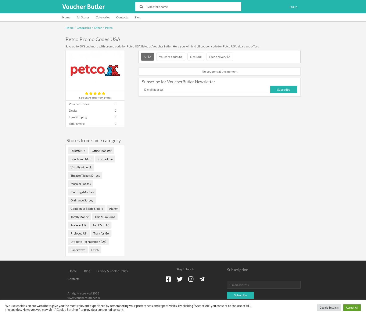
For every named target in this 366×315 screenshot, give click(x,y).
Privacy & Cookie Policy (112, 271)
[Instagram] (191, 279)
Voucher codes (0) (171, 56)
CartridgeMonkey (82, 192)
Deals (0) (196, 56)
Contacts (122, 17)
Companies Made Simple (87, 208)
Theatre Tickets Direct (85, 175)
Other (98, 27)
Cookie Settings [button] (329, 307)
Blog (137, 17)
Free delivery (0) (219, 56)
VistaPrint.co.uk (81, 167)
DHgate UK (78, 151)
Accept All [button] (352, 307)
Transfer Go (101, 233)
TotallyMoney (80, 217)
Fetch (95, 250)
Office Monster (102, 151)
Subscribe (283, 89)
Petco (109, 27)
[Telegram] (202, 279)
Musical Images (81, 184)
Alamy (113, 208)
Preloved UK (79, 233)
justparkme (105, 159)
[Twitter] (180, 279)
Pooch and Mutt (81, 159)
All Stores (83, 17)
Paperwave (78, 250)
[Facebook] (168, 279)
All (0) (147, 56)
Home (66, 17)
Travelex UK (78, 225)
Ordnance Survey (82, 200)
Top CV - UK (101, 225)
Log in (293, 6)
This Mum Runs (105, 217)
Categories (103, 17)
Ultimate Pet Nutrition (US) (88, 241)
